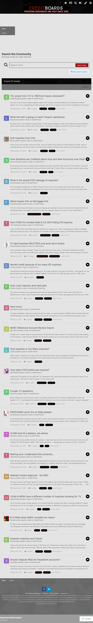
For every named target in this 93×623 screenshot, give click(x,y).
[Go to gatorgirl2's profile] (6, 307)
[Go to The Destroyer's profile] (6, 223)
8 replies (28, 362)
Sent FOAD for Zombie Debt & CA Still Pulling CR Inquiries (41, 222)
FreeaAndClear (15, 204)
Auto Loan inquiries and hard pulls (28, 285)
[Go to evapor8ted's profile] (6, 539)
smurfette (13, 562)
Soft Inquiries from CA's (22, 138)
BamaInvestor (15, 520)
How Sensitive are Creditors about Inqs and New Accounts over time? (47, 159)
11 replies (33, 446)
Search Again (81, 65)
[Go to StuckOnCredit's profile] (6, 160)
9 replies (33, 172)
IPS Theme (28, 593)
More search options (79, 72)
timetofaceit (14, 457)
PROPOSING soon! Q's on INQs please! (31, 412)
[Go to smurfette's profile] (6, 560)
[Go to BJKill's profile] (6, 181)
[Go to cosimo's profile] (6, 265)
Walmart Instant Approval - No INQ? (29, 475)
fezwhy (13, 288)
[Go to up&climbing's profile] (6, 497)
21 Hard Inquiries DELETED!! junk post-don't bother (37, 243)
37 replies (33, 109)
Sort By (85, 87)
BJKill (12, 183)
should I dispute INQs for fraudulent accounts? (35, 559)
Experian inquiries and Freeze (26, 538)
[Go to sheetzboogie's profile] (6, 97)
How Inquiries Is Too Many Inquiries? (29, 349)
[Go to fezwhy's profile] (6, 286)
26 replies (30, 277)
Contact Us (64, 593)
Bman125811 (15, 141)
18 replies (33, 193)
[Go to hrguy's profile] (6, 476)
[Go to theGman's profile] (6, 434)
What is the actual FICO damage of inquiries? (34, 180)
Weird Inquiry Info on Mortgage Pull (29, 201)
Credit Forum (38, 98)
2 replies (29, 551)
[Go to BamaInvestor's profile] (6, 518)
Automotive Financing (37, 288)
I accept (87, 619)
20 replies (33, 425)
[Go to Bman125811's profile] (6, 139)
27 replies (34, 151)
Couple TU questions (21, 391)
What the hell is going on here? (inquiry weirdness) (37, 117)
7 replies (28, 319)
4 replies (34, 235)
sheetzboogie (15, 98)
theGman (13, 436)
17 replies (31, 404)
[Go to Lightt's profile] (6, 350)
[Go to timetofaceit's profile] (6, 455)
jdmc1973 (14, 330)
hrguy (12, 478)
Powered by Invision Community (46, 604)
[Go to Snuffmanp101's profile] (6, 413)
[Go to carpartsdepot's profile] (6, 244)
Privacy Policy (54, 593)
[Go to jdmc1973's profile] (6, 328)
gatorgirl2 (13, 309)
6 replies (31, 383)
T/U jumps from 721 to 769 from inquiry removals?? (37, 96)
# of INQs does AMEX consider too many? (32, 517)
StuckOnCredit (15, 162)
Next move (16, 306)
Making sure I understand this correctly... (32, 454)
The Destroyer (15, 225)
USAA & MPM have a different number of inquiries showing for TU (45, 496)
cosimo (12, 267)
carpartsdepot (15, 246)
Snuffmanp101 (15, 415)
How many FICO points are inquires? (29, 370)
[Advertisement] (54, 31)
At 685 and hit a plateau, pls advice (29, 433)
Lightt (12, 351)
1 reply (28, 530)
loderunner (14, 120)
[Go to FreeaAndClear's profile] (6, 202)
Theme (44, 593)
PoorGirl (13, 394)
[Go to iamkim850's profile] (6, 371)
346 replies (33, 130)
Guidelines (3, 620)
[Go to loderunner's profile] (6, 118)
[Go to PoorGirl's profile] (6, 392)
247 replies (30, 256)
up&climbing (14, 499)
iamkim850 (14, 372)
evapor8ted (14, 541)
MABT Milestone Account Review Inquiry (32, 327)
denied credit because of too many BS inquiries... (36, 264)
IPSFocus (38, 593)
